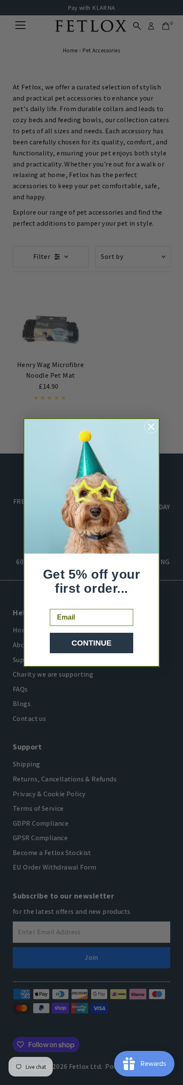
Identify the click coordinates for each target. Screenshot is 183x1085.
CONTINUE (91, 643)
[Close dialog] (151, 426)
